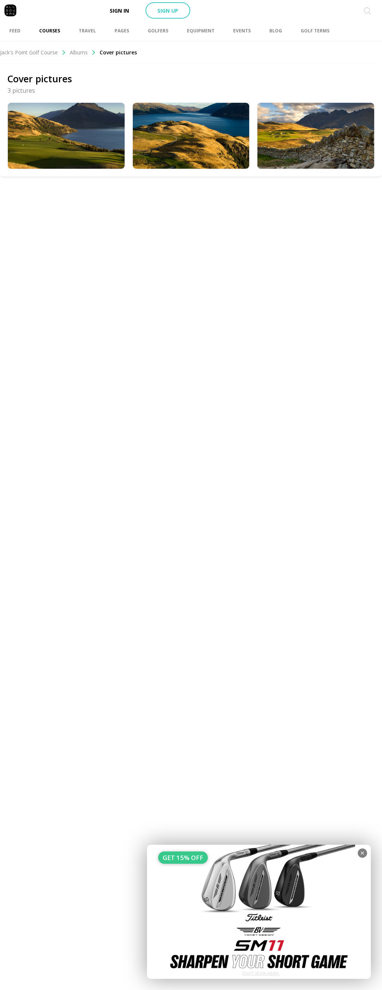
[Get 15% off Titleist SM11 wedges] (259, 912)
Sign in (119, 10)
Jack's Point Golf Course (29, 52)
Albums (79, 52)
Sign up (167, 10)
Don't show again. (261, 973)
